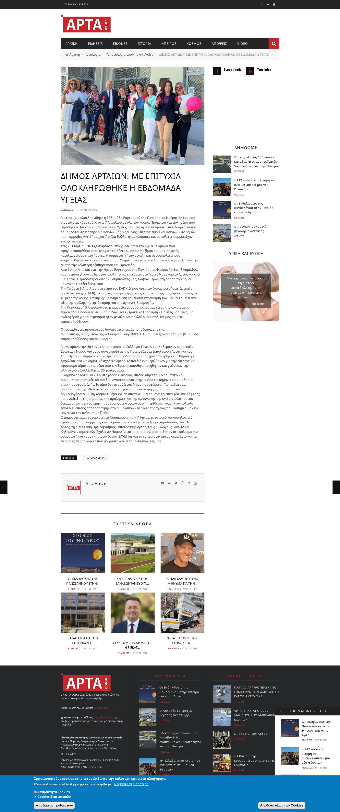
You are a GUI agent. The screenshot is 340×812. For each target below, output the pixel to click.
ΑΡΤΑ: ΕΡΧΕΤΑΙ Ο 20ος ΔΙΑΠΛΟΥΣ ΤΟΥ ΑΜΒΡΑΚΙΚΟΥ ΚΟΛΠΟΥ (256, 715)
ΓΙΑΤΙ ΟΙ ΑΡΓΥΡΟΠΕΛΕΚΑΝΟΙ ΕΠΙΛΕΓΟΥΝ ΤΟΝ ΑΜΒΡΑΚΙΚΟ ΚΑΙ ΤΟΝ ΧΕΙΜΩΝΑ (256, 691)
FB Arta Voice (101, 708)
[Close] (279, 711)
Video (242, 43)
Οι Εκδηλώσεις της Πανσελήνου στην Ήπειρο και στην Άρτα (254, 207)
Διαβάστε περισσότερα (131, 784)
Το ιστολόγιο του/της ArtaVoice (129, 54)
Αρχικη (72, 43)
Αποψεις (219, 43)
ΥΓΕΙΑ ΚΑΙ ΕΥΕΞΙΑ (76, 4)
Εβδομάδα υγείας (95, 458)
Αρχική (74, 54)
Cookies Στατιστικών (54, 796)
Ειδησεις (95, 43)
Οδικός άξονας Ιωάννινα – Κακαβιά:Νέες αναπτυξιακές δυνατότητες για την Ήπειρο (256, 161)
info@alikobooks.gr (103, 717)
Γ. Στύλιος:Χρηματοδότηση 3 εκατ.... (132, 643)
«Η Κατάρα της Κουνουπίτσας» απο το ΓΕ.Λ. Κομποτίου (256, 760)
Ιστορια (144, 43)
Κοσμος (194, 43)
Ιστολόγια (93, 54)
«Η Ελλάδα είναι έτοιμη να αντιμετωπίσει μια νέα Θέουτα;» (254, 184)
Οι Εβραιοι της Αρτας (250, 734)
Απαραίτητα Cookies (53, 792)
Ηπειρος (168, 43)
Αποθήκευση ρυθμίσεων (54, 805)
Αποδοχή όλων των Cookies (281, 805)
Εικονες (120, 43)
